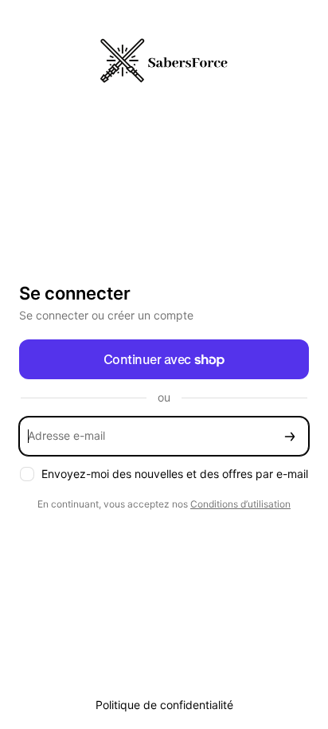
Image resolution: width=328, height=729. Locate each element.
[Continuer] (289, 436)
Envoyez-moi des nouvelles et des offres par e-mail (174, 473)
